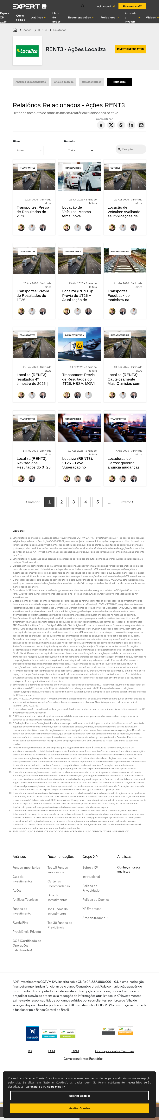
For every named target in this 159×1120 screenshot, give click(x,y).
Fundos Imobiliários (26, 868)
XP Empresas (91, 909)
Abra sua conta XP (132, 6)
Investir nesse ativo (130, 49)
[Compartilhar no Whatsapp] (121, 125)
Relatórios (59, 30)
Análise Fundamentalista (31, 82)
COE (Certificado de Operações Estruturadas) (27, 945)
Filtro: (16, 141)
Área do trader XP (94, 918)
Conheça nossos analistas (129, 869)
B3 (30, 1051)
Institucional (91, 877)
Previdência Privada (27, 932)
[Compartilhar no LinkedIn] (131, 125)
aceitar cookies (79, 1108)
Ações (27, 30)
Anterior (33, 502)
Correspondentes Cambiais (114, 1051)
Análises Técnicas (25, 900)
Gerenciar (32, 1086)
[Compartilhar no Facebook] (101, 125)
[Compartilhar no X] (111, 125)
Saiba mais (54, 1086)
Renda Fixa (20, 923)
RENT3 (42, 30)
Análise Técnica (63, 82)
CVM (75, 1051)
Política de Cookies (96, 900)
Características (91, 82)
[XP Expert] (30, 6)
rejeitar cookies (79, 1095)
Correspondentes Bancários (83, 1059)
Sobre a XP (90, 868)
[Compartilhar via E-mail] (141, 125)
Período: (69, 141)
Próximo (125, 502)
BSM (51, 1051)
